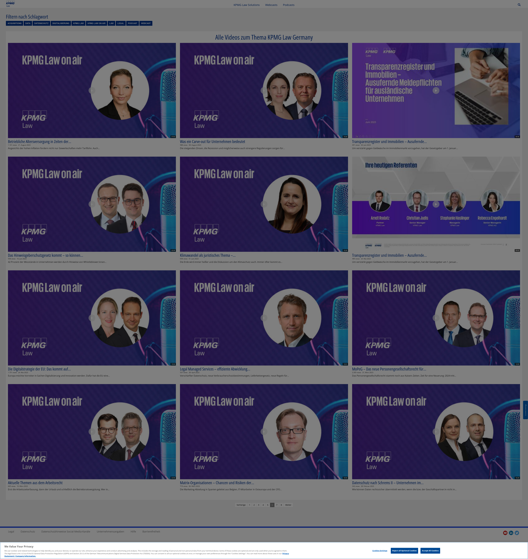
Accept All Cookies (430, 550)
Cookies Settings (379, 550)
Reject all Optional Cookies (404, 550)
